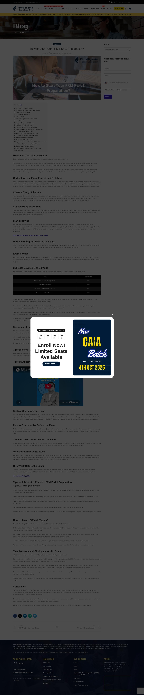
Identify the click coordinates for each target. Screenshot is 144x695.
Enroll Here (50, 364)
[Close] (112, 314)
